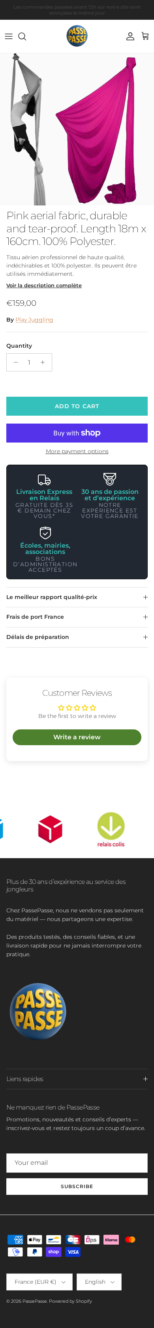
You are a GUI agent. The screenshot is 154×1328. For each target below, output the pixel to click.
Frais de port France (35, 616)
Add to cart (77, 406)
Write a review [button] (77, 737)
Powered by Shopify (70, 1301)
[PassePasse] (77, 36)
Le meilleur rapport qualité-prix (51, 597)
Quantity (19, 345)
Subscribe (77, 1186)
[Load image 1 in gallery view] (77, 129)
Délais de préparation (37, 636)
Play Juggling (34, 319)
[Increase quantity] (45, 362)
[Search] (26, 36)
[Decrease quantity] (14, 362)
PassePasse (35, 1301)
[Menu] (8, 36)
